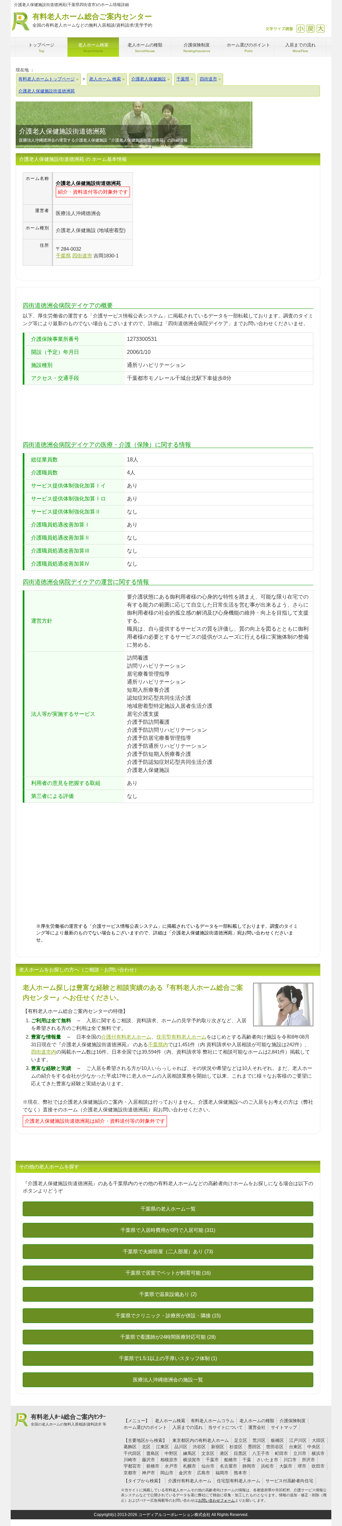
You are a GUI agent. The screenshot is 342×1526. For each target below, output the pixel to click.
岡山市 (166, 1472)
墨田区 (254, 1446)
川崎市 (130, 1459)
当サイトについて (225, 1427)
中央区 (313, 1446)
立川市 (299, 1453)
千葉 (246, 1459)
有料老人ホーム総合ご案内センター (92, 20)
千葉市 (212, 1459)
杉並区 (235, 1446)
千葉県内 (158, 1044)
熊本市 (240, 1472)
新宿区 (217, 1446)
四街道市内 (43, 1052)
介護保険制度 (293, 1420)
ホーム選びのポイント (145, 1427)
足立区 (240, 1440)
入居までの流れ (187, 1427)
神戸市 (148, 1472)
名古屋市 (228, 1466)
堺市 (302, 1466)
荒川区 (259, 1440)
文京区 (207, 1453)
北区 (146, 1446)
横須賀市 (191, 1459)
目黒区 (240, 1453)
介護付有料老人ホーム (126, 1037)
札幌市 (189, 1466)
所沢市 (308, 1459)
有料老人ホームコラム (212, 1420)
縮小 (300, 28)
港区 (224, 1453)
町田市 (281, 1453)
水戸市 (171, 1466)
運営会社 (257, 1427)
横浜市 (318, 1453)
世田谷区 (275, 1446)
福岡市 (221, 1472)
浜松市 (267, 1466)
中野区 (171, 1453)
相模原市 (169, 1459)
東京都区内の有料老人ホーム (200, 1440)
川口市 (290, 1459)
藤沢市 (148, 1459)
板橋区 (277, 1440)
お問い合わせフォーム (216, 1500)
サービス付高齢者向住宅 (289, 1480)
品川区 (180, 1446)
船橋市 (230, 1459)
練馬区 (189, 1453)
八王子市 (261, 1453)
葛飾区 (130, 1446)
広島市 (203, 1472)
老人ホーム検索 (170, 1420)
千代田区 (132, 1453)
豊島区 (152, 1453)
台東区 (295, 1446)
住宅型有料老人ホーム (181, 1037)
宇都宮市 (132, 1466)
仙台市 (207, 1466)
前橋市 (152, 1466)
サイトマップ (284, 1427)
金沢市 (185, 1472)
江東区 (162, 1446)
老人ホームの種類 (256, 1420)
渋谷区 (199, 1446)
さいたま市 (267, 1459)
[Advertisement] (189, 219)
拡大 (320, 28)
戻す (310, 28)
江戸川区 (298, 1440)
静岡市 (248, 1466)
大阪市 (285, 1466)
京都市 (130, 1472)
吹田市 (318, 1466)
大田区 (318, 1440)
